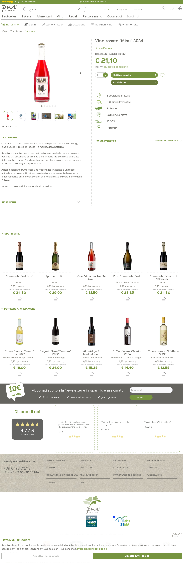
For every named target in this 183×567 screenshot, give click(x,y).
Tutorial (51, 482)
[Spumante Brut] (55, 256)
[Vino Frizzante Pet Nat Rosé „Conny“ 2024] (91, 256)
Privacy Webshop (89, 475)
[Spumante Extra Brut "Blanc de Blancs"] (163, 256)
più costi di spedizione (116, 66)
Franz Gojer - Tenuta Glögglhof (127, 357)
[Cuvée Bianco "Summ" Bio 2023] (19, 331)
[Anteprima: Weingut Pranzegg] (21, 116)
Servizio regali (121, 467)
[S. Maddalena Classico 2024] (127, 331)
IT (109, 9)
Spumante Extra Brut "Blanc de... (163, 278)
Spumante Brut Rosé (19, 276)
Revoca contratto (56, 460)
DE (105, 9)
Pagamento (119, 460)
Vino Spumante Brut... (127, 276)
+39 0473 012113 (17, 468)
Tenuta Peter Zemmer (127, 282)
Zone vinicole (54, 24)
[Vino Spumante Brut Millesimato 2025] (127, 256)
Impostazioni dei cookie (92, 548)
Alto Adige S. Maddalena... (91, 353)
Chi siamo (51, 467)
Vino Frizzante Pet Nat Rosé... (91, 278)
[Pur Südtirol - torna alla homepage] (9, 8)
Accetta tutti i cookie (137, 555)
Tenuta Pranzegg (104, 48)
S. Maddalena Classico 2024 (127, 353)
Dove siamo (86, 467)
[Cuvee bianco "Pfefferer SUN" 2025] (163, 331)
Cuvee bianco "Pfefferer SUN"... (163, 353)
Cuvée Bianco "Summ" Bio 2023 (19, 353)
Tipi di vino (12, 24)
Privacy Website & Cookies (127, 475)
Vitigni (32, 24)
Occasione (79, 24)
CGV (82, 482)
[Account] (163, 8)
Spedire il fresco (156, 460)
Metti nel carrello (122, 75)
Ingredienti (8, 202)
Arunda (19, 282)
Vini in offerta (130, 24)
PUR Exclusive (154, 475)
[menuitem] (163, 8)
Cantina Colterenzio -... (163, 357)
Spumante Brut (55, 276)
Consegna (85, 460)
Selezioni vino (103, 24)
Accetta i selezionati (46, 556)
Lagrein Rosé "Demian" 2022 (55, 353)
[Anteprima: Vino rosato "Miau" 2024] (8, 116)
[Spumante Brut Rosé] (19, 256)
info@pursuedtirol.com (19, 461)
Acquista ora (119, 82)
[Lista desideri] (172, 8)
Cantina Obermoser (91, 357)
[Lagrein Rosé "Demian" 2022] (55, 331)
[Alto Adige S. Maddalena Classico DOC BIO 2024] (91, 331)
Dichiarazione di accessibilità (62, 475)
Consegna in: (121, 9)
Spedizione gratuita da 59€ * (92, 1)
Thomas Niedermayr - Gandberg (19, 357)
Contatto (152, 467)
